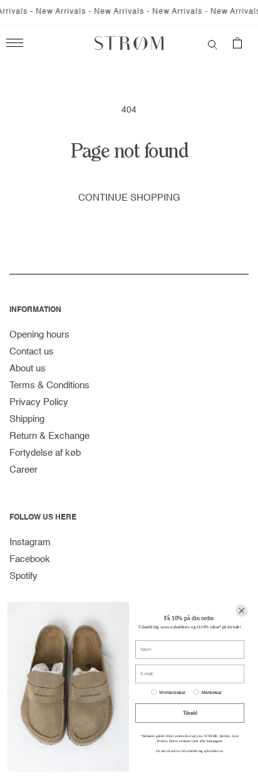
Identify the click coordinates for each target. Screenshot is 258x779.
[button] (212, 43)
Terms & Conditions (49, 385)
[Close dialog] (241, 610)
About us (27, 368)
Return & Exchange (49, 436)
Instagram (30, 542)
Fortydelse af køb (45, 453)
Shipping (26, 419)
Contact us (31, 351)
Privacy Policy (38, 402)
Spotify (23, 576)
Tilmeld (190, 712)
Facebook (29, 559)
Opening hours (39, 334)
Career (23, 470)
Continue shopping (129, 198)
